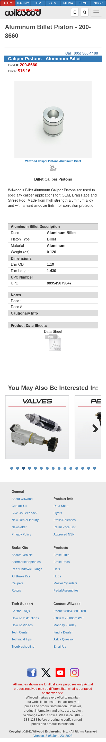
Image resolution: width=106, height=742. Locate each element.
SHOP (98, 3)
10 (65, 468)
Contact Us (19, 506)
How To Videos (22, 625)
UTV (38, 3)
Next (93, 427)
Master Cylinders (65, 583)
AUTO (8, 3)
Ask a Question (64, 639)
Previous (12, 427)
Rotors (16, 590)
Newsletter (19, 527)
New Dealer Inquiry (25, 520)
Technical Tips (22, 639)
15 (94, 468)
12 (76, 468)
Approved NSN (64, 534)
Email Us (60, 646)
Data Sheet (61, 506)
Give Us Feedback (24, 513)
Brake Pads (62, 562)
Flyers (58, 513)
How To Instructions (25, 618)
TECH (83, 3)
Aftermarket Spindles (26, 562)
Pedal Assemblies (66, 590)
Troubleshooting (23, 646)
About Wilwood (22, 499)
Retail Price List (64, 527)
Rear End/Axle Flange (27, 569)
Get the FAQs (21, 611)
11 (70, 468)
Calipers (17, 583)
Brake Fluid (61, 555)
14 (88, 468)
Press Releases (65, 520)
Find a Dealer (63, 632)
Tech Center (20, 632)
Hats (57, 569)
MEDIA (68, 3)
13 (82, 468)
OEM (52, 3)
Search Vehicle (22, 555)
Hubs (57, 576)
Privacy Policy (21, 534)
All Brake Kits (21, 576)
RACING (23, 3)
